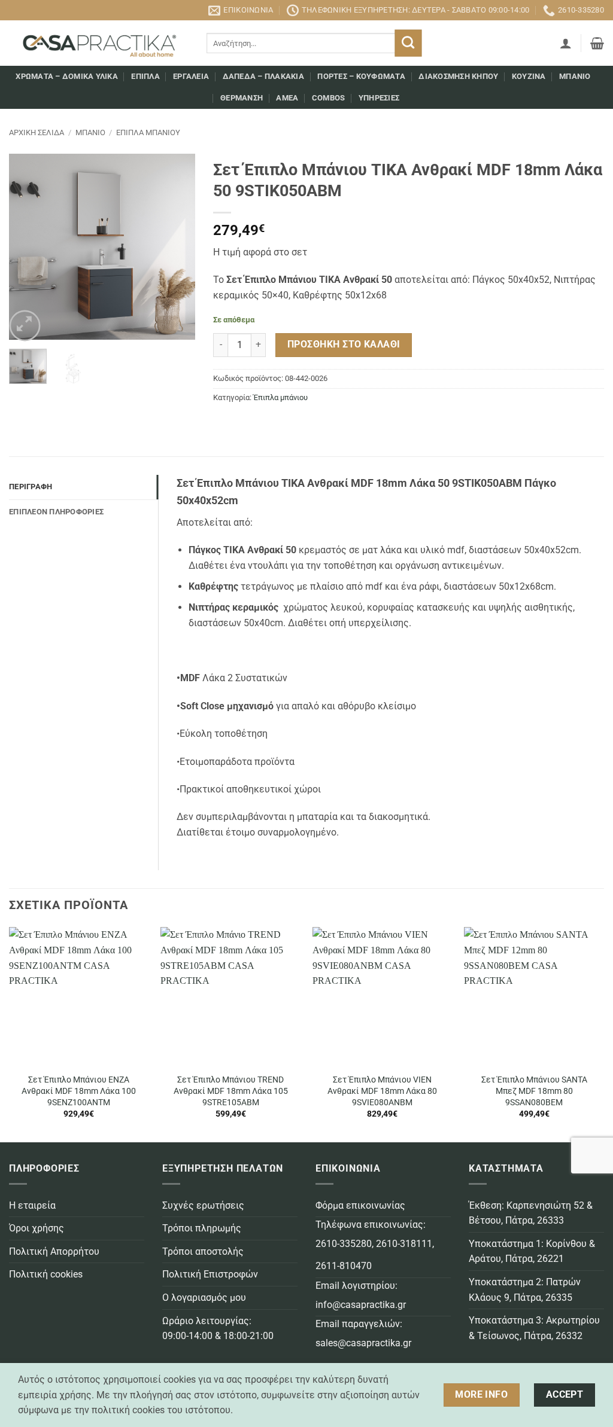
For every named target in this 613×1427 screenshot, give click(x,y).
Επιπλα (145, 76)
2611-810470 (343, 1266)
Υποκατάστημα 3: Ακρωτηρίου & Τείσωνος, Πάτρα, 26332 (534, 1328)
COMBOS (328, 97)
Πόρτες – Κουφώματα (361, 76)
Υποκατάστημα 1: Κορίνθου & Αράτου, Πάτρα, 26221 (532, 1251)
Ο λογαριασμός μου (204, 1297)
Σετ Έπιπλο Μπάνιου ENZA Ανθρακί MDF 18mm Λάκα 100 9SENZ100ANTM (79, 1091)
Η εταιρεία (32, 1205)
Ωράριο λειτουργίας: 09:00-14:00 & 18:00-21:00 (218, 1328)
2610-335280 (343, 1243)
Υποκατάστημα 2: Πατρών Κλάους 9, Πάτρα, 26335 (525, 1289)
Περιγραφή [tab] (30, 486)
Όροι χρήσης (36, 1228)
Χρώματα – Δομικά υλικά (67, 76)
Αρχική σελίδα (36, 132)
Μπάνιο (575, 76)
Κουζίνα (529, 76)
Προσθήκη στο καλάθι (343, 344)
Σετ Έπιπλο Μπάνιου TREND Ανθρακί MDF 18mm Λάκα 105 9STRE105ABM (231, 1091)
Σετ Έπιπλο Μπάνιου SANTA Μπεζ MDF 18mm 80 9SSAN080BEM (534, 1091)
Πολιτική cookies (46, 1274)
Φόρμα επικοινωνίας (360, 1205)
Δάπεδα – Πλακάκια (263, 76)
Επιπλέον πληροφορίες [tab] (56, 511)
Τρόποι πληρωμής (201, 1228)
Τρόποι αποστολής (203, 1251)
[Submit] (408, 43)
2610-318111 (404, 1243)
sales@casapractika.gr (363, 1343)
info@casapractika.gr (360, 1304)
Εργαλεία (191, 76)
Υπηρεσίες (379, 97)
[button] (566, 43)
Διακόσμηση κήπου (458, 76)
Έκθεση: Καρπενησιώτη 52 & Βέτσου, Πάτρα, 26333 (531, 1213)
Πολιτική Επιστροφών (210, 1274)
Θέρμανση (241, 97)
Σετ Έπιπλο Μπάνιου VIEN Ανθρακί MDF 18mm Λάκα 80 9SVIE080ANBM (382, 1091)
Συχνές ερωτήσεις (203, 1205)
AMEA (287, 97)
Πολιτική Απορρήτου (54, 1251)
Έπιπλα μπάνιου (148, 132)
